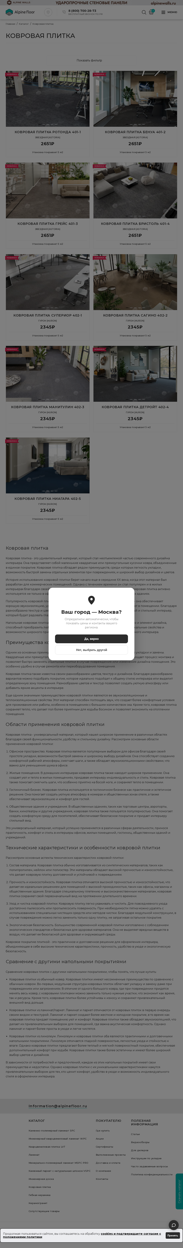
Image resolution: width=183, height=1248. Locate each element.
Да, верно (91, 639)
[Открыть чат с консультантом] (174, 1225)
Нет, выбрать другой (91, 650)
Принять (172, 1235)
